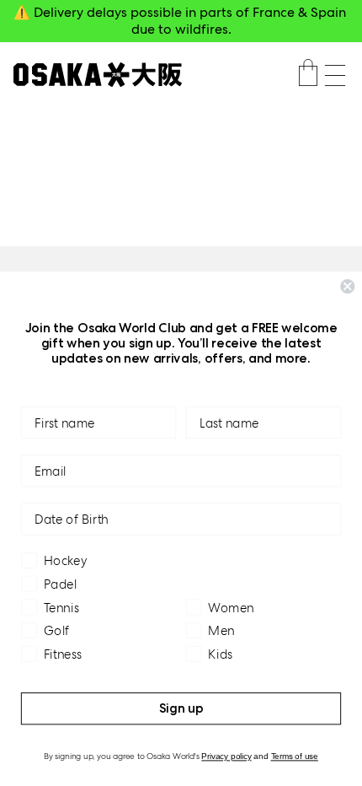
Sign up (181, 708)
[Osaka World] (97, 74)
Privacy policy (226, 757)
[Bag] (308, 75)
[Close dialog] (347, 286)
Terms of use (294, 757)
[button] (335, 75)
